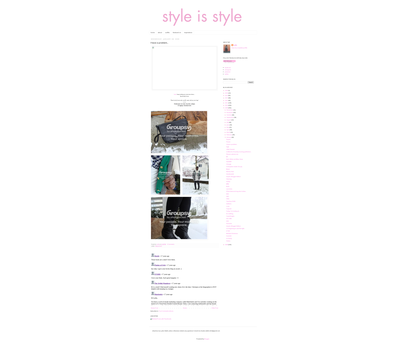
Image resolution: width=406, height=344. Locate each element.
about (160, 32)
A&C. (227, 196)
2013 (226, 98)
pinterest (227, 72)
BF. (227, 156)
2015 (226, 93)
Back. (228, 186)
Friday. (228, 181)
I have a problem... (232, 144)
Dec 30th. (229, 218)
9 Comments (170, 244)
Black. (228, 169)
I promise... (229, 189)
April (228, 130)
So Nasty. (229, 238)
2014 (226, 95)
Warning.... (229, 179)
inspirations (188, 32)
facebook (228, 67)
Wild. (227, 199)
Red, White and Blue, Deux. (234, 159)
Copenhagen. (230, 216)
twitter (227, 74)
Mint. (227, 194)
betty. (175, 94)
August (228, 120)
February (229, 134)
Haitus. (228, 241)
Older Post (214, 308)
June (228, 125)
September (230, 117)
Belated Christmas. (232, 233)
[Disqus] (184, 278)
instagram (228, 69)
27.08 (228, 231)
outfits (167, 32)
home (153, 32)
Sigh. (227, 147)
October (229, 115)
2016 (226, 90)
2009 (226, 108)
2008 (226, 244)
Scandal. (229, 236)
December (229, 110)
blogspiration (158, 246)
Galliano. (229, 203)
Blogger (206, 339)
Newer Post (154, 308)
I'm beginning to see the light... (235, 228)
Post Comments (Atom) (166, 311)
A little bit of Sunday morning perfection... (239, 152)
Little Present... (230, 149)
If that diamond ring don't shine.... (236, 191)
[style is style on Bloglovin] (229, 62)
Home (185, 308)
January (228, 137)
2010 (226, 105)
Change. (228, 164)
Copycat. (229, 208)
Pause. (228, 142)
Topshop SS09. (231, 201)
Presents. (229, 223)
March (228, 132)
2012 (226, 100)
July (227, 122)
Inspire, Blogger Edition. (233, 176)
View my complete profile (239, 48)
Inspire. (228, 139)
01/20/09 (228, 161)
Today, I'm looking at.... (233, 211)
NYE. (227, 221)
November (229, 112)
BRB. (227, 184)
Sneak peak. (230, 174)
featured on (177, 32)
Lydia (235, 45)
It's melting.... (230, 213)
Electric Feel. (230, 171)
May (227, 127)
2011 (226, 103)
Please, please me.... (232, 154)
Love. (228, 206)
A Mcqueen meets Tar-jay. (234, 166)
